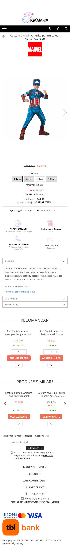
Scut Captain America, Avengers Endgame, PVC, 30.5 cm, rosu (18, 333)
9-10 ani (52, 178)
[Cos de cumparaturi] (58, 28)
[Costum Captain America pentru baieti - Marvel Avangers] (35, 109)
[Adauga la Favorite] (18, 364)
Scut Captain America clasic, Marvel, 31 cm (51, 333)
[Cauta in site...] (66, 28)
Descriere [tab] (9, 260)
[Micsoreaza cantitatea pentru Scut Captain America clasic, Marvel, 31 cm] (45, 352)
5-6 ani (29, 178)
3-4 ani (17, 178)
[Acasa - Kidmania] (35, 17)
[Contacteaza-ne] (50, 28)
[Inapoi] (2, 36)
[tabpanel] (35, 109)
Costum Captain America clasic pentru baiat (18, 394)
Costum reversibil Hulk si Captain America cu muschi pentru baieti (51, 394)
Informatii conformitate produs (20, 291)
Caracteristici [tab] (11, 298)
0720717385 (36, 494)
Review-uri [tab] (11, 304)
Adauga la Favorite (22, 210)
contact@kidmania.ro (37, 498)
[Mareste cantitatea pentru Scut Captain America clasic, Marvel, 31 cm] (56, 352)
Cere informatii (47, 210)
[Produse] (4, 29)
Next (65, 112)
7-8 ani (40, 178)
